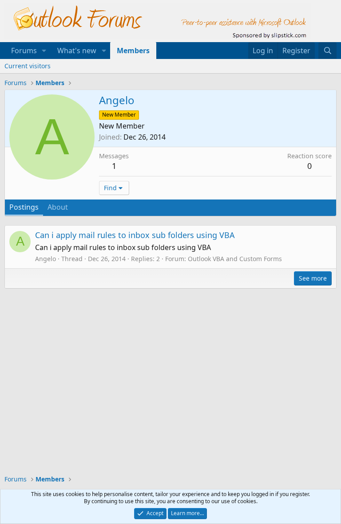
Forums (24, 50)
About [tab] (58, 207)
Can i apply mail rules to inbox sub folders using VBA (135, 235)
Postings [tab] (24, 207)
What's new (76, 50)
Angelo (45, 258)
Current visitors (27, 66)
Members (133, 50)
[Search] (327, 50)
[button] (44, 50)
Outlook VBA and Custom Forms (235, 258)
